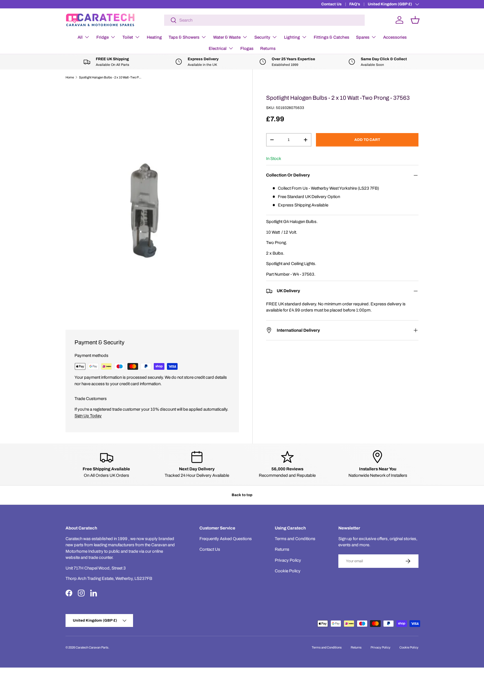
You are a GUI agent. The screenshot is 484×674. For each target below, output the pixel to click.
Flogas (246, 48)
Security (262, 37)
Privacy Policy (288, 560)
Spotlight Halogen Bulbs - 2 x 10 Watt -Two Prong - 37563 (110, 77)
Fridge (102, 37)
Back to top (242, 495)
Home (70, 77)
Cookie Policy (288, 571)
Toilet (127, 37)
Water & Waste (227, 37)
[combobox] (264, 20)
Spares (362, 37)
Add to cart (367, 140)
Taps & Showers (184, 37)
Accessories (395, 37)
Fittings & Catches (331, 37)
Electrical (218, 48)
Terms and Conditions (295, 538)
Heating (154, 37)
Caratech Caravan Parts (92, 647)
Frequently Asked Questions (225, 538)
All (80, 37)
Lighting (292, 37)
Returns (268, 48)
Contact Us (331, 4)
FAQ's (354, 4)
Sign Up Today (88, 415)
